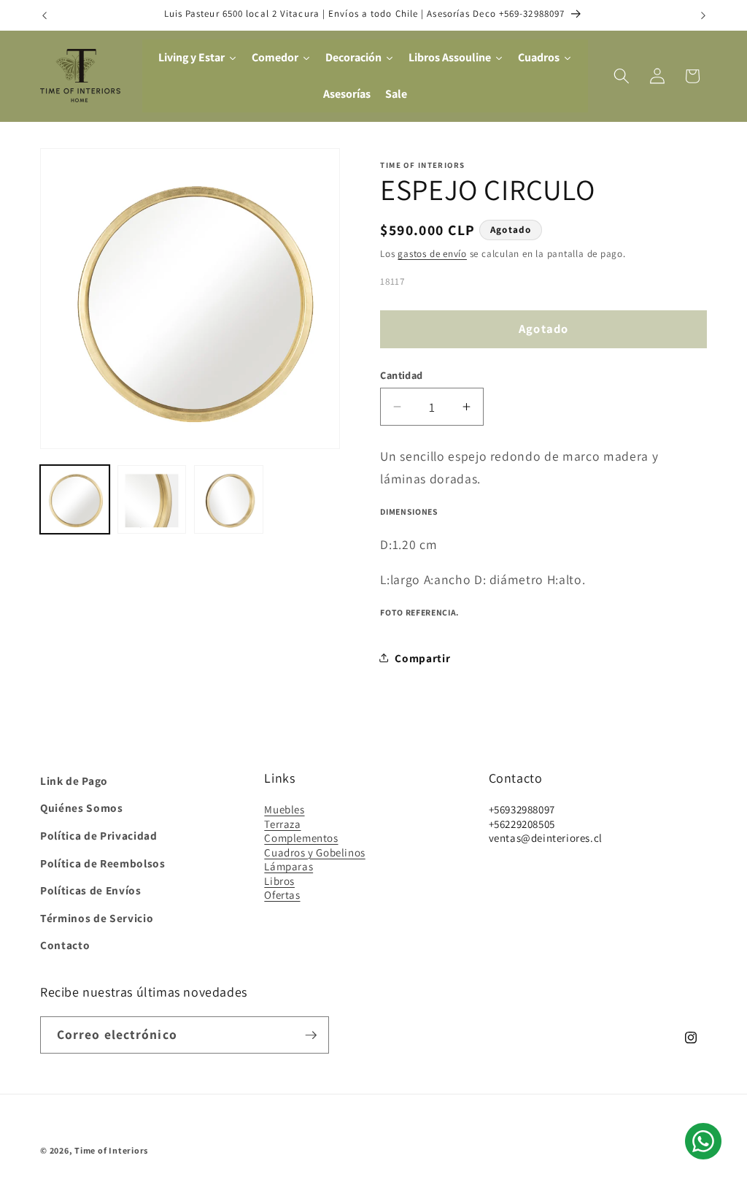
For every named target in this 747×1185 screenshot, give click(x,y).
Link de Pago (74, 780)
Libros (279, 881)
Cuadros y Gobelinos (314, 852)
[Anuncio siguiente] (703, 15)
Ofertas (282, 895)
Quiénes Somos (81, 807)
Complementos (301, 838)
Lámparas (288, 866)
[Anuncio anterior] (44, 15)
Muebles (284, 809)
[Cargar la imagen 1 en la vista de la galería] (74, 499)
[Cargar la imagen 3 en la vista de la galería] (228, 499)
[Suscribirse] (310, 1035)
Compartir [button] (422, 658)
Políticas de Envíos (91, 890)
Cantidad (401, 375)
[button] (621, 75)
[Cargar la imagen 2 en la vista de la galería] (152, 499)
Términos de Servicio (96, 917)
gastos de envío (432, 254)
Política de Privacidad (99, 835)
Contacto (65, 944)
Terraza (282, 824)
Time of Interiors (111, 1150)
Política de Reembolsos (103, 863)
